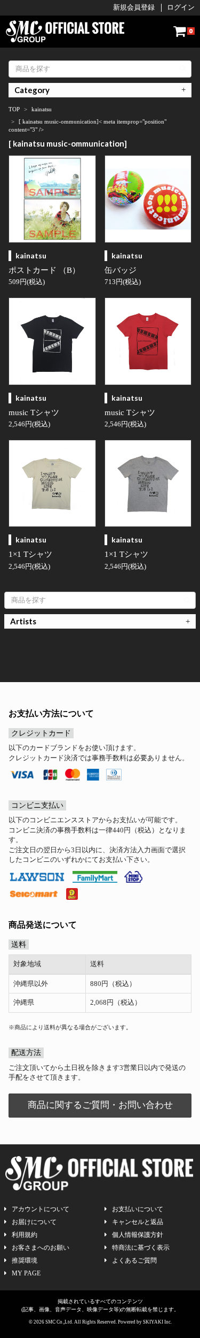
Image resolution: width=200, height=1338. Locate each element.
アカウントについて (40, 1209)
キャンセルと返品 (137, 1222)
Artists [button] (23, 621)
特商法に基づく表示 (141, 1247)
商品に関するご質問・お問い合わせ (100, 1105)
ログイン (181, 7)
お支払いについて (137, 1209)
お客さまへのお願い (40, 1247)
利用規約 (24, 1234)
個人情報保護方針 (137, 1234)
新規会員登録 (134, 7)
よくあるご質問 (134, 1260)
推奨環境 (24, 1260)
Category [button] (32, 90)
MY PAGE (26, 1273)
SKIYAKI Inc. (157, 1322)
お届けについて (34, 1222)
